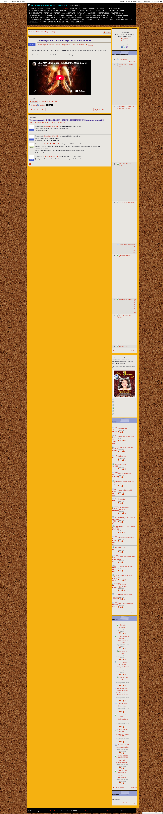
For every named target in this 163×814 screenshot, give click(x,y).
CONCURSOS (122, 456)
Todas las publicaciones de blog (38, 32)
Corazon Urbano (123, 428)
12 (124, 563)
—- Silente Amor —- (122, 706)
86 (121, 441)
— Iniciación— (122, 627)
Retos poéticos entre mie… (126, 537)
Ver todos (134, 351)
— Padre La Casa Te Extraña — (122, 641)
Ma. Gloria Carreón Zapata (123, 739)
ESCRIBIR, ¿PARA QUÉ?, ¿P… (127, 518)
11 (124, 522)
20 (124, 591)
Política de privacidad (114, 811)
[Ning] (4, 1)
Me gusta (34, 101)
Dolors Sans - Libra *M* (54, 45)
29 (125, 460)
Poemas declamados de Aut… (126, 482)
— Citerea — (122, 653)
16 (125, 494)
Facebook (42, 105)
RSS (30, 164)
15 (125, 514)
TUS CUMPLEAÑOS (122, 747)
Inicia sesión (125, 41)
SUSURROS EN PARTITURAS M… (127, 557)
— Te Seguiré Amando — (122, 668)
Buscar (161, 1)
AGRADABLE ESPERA (135, 305)
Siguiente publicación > (102, 110)
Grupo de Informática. (124, 473)
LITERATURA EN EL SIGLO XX (126, 527)
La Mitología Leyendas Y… (126, 447)
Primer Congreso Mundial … (126, 603)
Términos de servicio (128, 811)
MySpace (34, 105)
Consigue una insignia (130, 803)
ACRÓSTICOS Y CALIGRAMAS (123, 585)
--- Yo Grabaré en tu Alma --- (122, 720)
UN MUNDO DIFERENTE (122, 776)
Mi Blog (52, 32)
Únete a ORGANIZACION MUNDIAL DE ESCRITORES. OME (47, 123)
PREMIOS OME (122, 465)
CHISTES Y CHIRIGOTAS (126, 595)
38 (125, 580)
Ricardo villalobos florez (123, 750)
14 (121, 452)
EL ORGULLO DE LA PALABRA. (122, 735)
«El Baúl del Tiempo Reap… (126, 436)
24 (124, 571)
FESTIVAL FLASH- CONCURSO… (123, 508)
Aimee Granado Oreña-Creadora (50, 811)
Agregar (108, 32)
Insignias (88, 811)
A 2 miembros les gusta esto (48, 101)
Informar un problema (99, 811)
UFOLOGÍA (121, 499)
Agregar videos (119, 788)
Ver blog (90, 45)
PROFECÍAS (121, 548)
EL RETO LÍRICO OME (125, 567)
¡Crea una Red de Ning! (17, 1)
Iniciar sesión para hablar (150, 812)
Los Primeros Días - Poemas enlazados (122, 694)
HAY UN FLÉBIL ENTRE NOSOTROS (122, 761)
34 (121, 469)
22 (125, 441)
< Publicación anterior (37, 110)
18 (125, 469)
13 (121, 460)
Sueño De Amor (122, 680)
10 (124, 533)
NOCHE (127, 346)
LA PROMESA (132, 60)
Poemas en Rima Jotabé (125, 490)
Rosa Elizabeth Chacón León (52, 144)
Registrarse (123, 1)
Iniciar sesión (132, 1)
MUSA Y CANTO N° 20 (125, 576)
